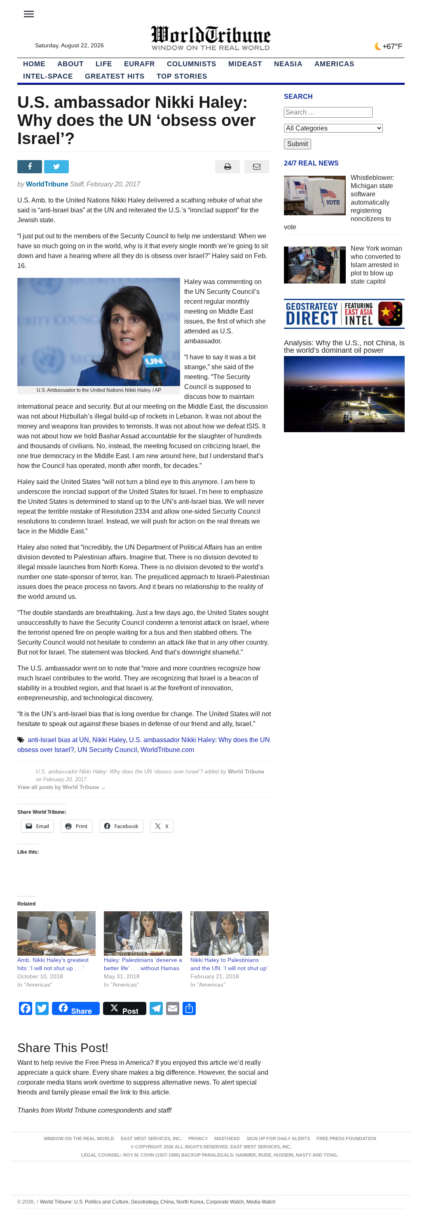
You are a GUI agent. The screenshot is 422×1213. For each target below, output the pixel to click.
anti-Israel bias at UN (58, 739)
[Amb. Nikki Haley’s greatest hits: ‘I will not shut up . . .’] (56, 933)
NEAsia (288, 64)
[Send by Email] (257, 166)
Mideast (245, 64)
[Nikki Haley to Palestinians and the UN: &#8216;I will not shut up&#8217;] (229, 933)
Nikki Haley (109, 739)
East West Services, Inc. (151, 1138)
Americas (334, 64)
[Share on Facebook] (30, 166)
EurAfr (139, 64)
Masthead (227, 1138)
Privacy (198, 1138)
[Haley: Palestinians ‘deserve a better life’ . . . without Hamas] (143, 933)
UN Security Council (107, 749)
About (70, 64)
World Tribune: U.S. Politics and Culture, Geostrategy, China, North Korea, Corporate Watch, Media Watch (156, 1202)
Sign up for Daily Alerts (278, 1138)
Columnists (191, 64)
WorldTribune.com (167, 749)
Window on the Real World (79, 1138)
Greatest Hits (115, 76)
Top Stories (182, 76)
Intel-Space (48, 76)
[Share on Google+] (84, 166)
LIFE (104, 64)
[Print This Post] (227, 166)
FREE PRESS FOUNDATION (346, 1138)
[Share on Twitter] (57, 166)
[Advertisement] (344, 510)
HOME (34, 64)
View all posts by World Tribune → (61, 787)
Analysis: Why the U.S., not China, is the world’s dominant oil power (344, 346)
